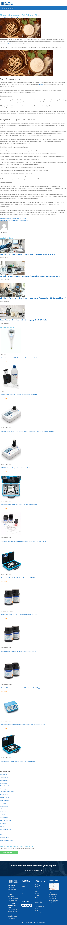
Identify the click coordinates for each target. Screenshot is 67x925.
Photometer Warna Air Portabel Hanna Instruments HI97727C (18, 578)
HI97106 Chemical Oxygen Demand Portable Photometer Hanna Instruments (23, 468)
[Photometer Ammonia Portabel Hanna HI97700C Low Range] (11, 743)
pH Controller (4, 806)
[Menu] (65, 3)
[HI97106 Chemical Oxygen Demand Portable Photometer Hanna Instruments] (11, 450)
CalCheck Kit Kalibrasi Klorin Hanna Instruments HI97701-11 (18, 651)
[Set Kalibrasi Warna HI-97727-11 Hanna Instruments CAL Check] (11, 597)
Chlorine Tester (4, 780)
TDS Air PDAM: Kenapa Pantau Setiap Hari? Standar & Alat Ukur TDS (30, 276)
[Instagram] (25, 905)
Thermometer (4, 832)
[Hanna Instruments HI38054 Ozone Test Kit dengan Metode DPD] (11, 377)
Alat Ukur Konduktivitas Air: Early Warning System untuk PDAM (27, 254)
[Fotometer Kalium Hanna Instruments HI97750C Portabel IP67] (11, 487)
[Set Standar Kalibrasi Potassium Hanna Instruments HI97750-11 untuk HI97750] (11, 523)
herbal (41, 84)
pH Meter (3, 809)
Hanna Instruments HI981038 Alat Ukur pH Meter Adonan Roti (19, 358)
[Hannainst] (7, 3)
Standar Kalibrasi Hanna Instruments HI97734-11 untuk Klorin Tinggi (20, 688)
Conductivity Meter (5, 786)
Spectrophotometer (5, 820)
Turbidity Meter (4, 837)
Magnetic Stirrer (4, 797)
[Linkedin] (30, 905)
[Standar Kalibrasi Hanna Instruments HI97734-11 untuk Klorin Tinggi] (11, 670)
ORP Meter (3, 803)
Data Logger (3, 788)
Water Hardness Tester (6, 840)
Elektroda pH (4, 794)
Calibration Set (4, 777)
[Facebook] (28, 905)
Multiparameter (4, 800)
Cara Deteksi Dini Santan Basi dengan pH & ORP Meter (24, 320)
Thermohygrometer (5, 829)
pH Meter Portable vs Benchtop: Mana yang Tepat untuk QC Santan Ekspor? (33, 298)
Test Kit (2, 826)
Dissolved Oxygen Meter (7, 791)
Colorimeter (3, 783)
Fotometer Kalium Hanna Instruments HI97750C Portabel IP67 (19, 504)
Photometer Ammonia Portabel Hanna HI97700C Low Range (18, 761)
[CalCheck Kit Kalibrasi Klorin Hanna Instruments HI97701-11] (11, 633)
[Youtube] (22, 905)
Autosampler (3, 774)
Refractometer (4, 817)
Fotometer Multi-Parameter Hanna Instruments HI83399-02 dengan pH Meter (23, 724)
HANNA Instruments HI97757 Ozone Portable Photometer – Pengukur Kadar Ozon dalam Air (27, 431)
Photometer (3, 811)
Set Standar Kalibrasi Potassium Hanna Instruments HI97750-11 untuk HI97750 (23, 541)
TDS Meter (3, 823)
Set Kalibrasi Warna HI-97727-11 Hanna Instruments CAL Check (19, 614)
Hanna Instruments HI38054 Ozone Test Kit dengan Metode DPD (19, 394)
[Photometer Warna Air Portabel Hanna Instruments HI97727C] (11, 560)
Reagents (2, 814)
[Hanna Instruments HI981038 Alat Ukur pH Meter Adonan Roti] (11, 340)
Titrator (2, 835)
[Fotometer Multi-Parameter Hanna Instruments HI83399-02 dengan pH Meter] (11, 707)
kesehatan (8, 43)
